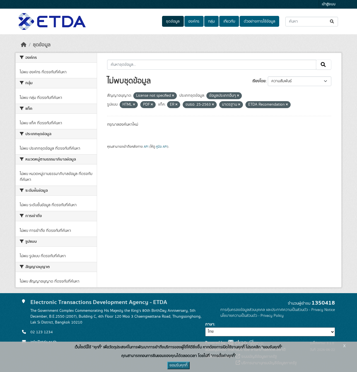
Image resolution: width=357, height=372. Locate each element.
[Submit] (332, 21)
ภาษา (209, 324)
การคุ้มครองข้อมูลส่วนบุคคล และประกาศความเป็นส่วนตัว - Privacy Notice (277, 310)
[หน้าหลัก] (23, 44)
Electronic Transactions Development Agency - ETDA (98, 302)
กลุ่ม (211, 21)
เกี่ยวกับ (229, 21)
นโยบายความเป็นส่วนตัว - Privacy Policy (252, 315)
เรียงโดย (259, 81)
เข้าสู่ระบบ (329, 4)
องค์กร (193, 21)
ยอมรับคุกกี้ (178, 365)
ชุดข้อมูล (173, 21)
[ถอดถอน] (173, 96)
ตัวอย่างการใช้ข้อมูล (259, 21)
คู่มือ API (161, 146)
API (146, 146)
